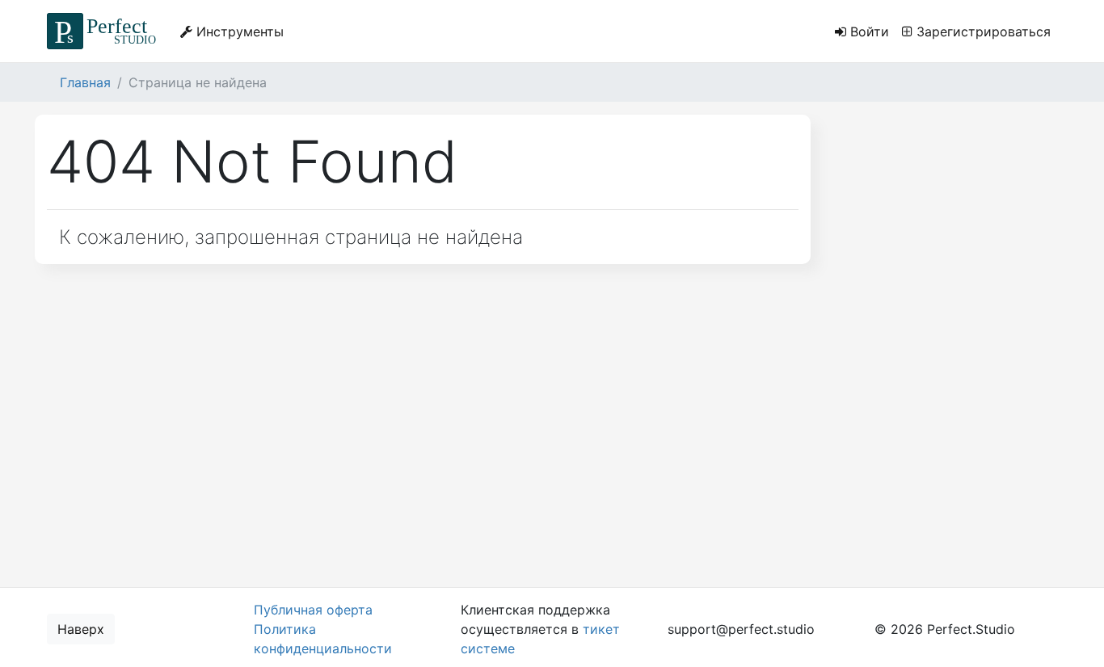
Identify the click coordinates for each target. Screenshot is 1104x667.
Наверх (80, 629)
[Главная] (104, 31)
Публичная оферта (313, 610)
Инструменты (238, 31)
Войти (867, 31)
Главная (85, 82)
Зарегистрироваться (981, 31)
